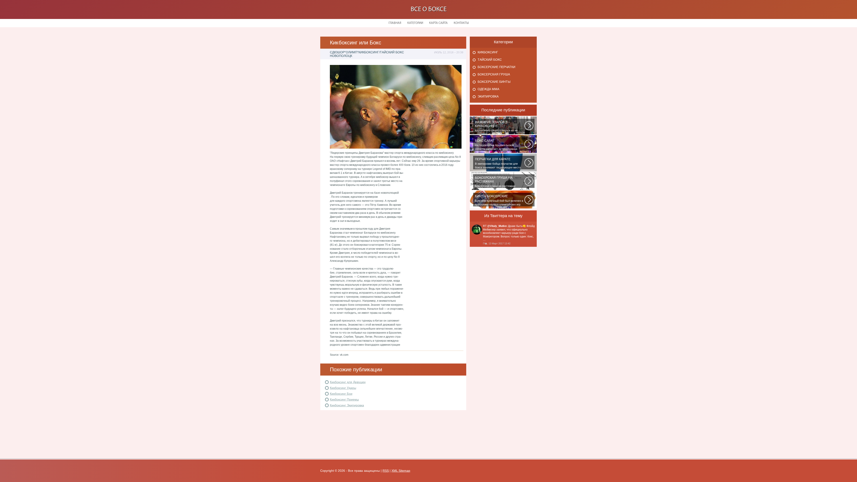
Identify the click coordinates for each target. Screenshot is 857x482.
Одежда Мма (488, 89)
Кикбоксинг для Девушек (348, 382)
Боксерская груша (494, 74)
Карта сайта (438, 23)
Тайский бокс (490, 59)
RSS (386, 470)
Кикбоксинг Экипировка (347, 405)
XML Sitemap (400, 470)
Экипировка (488, 96)
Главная (395, 23)
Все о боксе (429, 9)
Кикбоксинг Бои (341, 393)
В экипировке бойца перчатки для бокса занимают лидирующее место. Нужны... (498, 163)
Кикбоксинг (488, 52)
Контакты (461, 23)
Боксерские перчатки (496, 67)
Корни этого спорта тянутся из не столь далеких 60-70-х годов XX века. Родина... (498, 126)
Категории (415, 23)
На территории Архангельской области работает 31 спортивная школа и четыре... (496, 145)
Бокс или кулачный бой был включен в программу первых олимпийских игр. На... (499, 200)
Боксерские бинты (494, 81)
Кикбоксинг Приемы (344, 399)
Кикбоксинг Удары (343, 388)
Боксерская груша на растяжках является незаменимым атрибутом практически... (497, 182)
